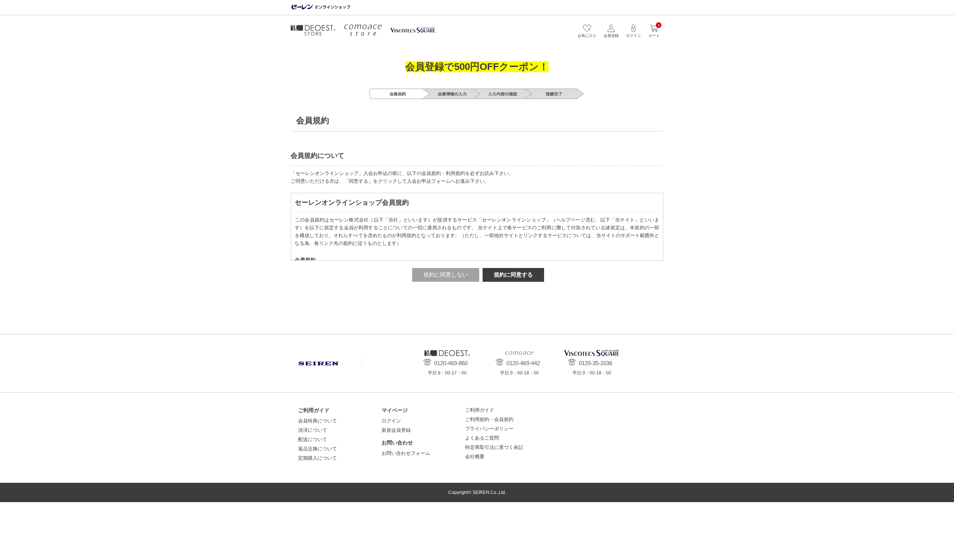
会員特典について (317, 421)
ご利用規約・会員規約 (489, 419)
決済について (312, 430)
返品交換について (317, 449)
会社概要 (474, 456)
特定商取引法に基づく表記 (494, 447)
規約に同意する (513, 274)
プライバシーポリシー (489, 428)
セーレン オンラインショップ (320, 7)
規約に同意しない (445, 274)
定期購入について (317, 458)
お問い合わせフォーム (406, 453)
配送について (312, 439)
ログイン (391, 421)
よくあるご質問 (482, 438)
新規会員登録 (396, 430)
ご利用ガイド (479, 410)
